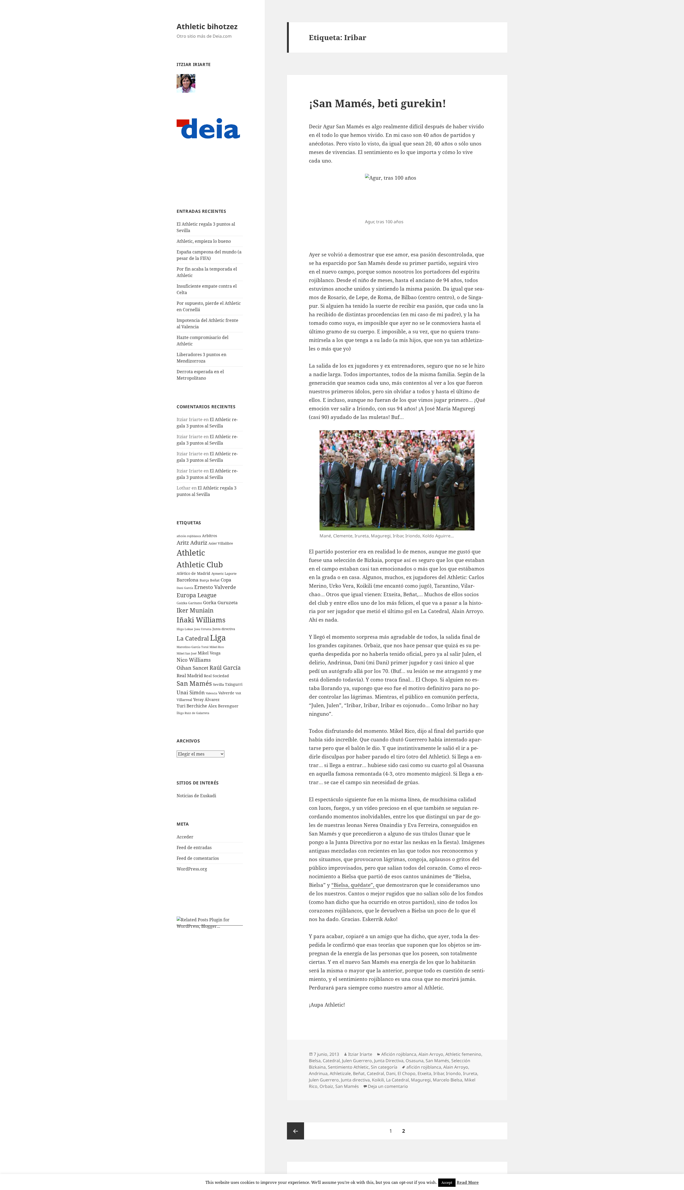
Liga (218, 637)
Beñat (215, 580)
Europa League (196, 595)
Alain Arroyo (430, 1054)
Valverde (226, 692)
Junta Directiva (388, 1061)
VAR (238, 693)
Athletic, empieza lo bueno (204, 241)
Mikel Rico (216, 647)
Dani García (185, 588)
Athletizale (340, 1073)
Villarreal (184, 699)
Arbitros (209, 535)
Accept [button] (446, 1182)
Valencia (211, 693)
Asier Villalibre (220, 543)
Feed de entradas (194, 847)
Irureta (470, 1073)
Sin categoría (384, 1067)
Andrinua (318, 1073)
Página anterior (295, 1130)
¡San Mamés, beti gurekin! (377, 103)
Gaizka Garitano (189, 603)
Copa (226, 580)
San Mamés (194, 683)
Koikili (378, 1080)
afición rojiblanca (189, 536)
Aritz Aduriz (192, 542)
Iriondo (453, 1073)
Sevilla (218, 684)
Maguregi (421, 1080)
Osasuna (414, 1061)
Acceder (185, 837)
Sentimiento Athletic (348, 1067)
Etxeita (424, 1073)
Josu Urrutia (202, 629)
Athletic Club (200, 564)
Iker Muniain (195, 610)
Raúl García (225, 667)
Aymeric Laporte (223, 573)
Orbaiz (326, 1086)
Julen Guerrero (357, 1061)
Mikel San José (187, 653)
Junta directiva (223, 629)
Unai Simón (191, 692)
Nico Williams (194, 659)
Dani (390, 1073)
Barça (204, 580)
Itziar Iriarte (360, 1054)
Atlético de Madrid (193, 573)
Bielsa (315, 1061)
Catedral (331, 1061)
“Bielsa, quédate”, (353, 884)
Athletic (191, 552)
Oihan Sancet (192, 667)
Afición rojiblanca (398, 1054)
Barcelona (188, 580)
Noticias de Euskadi (196, 796)
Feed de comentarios (198, 858)
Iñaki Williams (201, 620)
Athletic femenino (463, 1054)
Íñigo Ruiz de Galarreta (193, 713)
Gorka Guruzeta (220, 602)
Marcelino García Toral (192, 647)
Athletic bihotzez (207, 26)
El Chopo (406, 1073)
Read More (468, 1182)
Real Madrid (190, 675)
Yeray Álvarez (206, 699)
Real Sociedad (216, 675)
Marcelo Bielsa (447, 1080)
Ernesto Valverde (215, 587)
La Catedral (193, 638)
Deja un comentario (388, 1086)
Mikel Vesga (209, 653)
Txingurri (233, 684)
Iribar (438, 1073)
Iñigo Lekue (185, 629)
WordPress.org (192, 869)
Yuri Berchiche (192, 706)
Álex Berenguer (223, 706)
